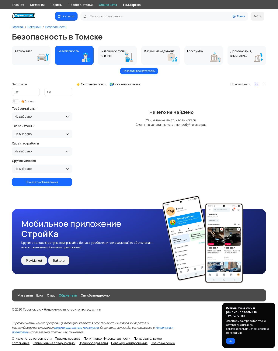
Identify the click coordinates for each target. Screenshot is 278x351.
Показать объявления (42, 182)
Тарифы (56, 5)
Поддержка (132, 5)
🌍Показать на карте (124, 84)
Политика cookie (163, 343)
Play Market (34, 261)
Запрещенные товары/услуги (54, 343)
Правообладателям (93, 343)
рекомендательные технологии (76, 327)
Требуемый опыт (24, 108)
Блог (39, 295)
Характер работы (25, 143)
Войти (257, 16)
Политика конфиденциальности (107, 338)
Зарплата (19, 84)
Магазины (25, 295)
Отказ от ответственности (32, 338)
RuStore (59, 261)
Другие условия (24, 161)
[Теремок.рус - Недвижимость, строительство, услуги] (26, 16)
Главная (18, 5)
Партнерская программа (129, 343)
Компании (37, 5)
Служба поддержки (95, 295)
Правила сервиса (67, 338)
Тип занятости (23, 126)
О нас (51, 295)
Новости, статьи (80, 5)
